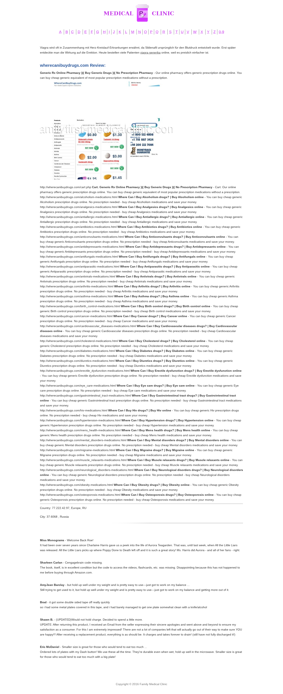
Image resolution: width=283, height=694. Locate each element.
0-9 (221, 32)
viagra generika (150, 52)
